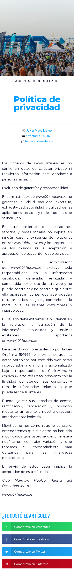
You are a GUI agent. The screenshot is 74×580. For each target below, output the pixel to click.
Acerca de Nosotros (37, 81)
